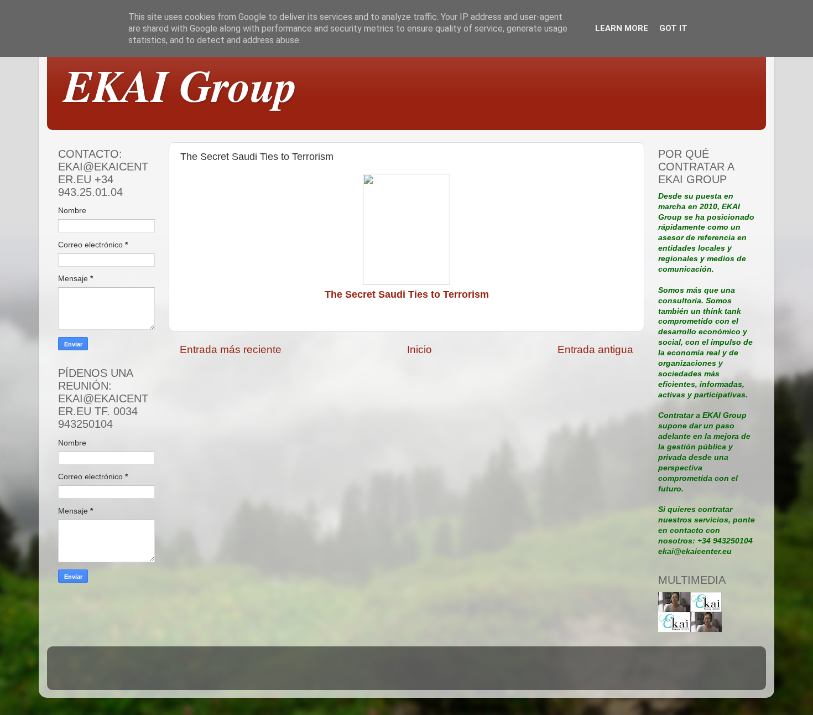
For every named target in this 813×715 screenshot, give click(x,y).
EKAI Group (180, 85)
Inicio (419, 349)
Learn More (621, 28)
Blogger (483, 673)
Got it (673, 28)
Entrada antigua (595, 349)
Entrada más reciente (231, 349)
